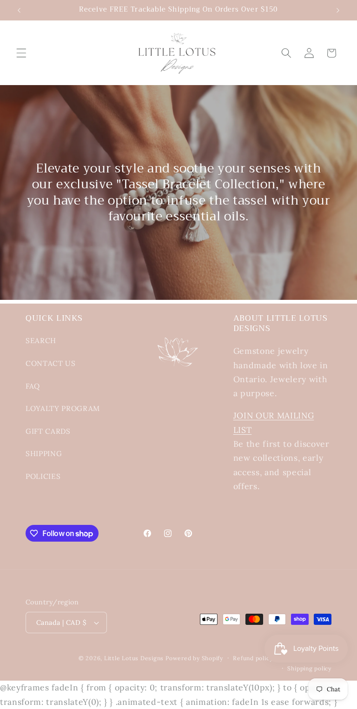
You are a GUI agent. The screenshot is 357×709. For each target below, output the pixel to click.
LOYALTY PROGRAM (63, 408)
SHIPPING (44, 453)
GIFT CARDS (48, 431)
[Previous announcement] (19, 10)
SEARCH (41, 340)
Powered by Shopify (194, 658)
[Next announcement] (338, 10)
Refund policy (252, 658)
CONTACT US (51, 363)
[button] (21, 53)
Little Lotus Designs (134, 658)
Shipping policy (309, 668)
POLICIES (43, 476)
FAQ (33, 386)
